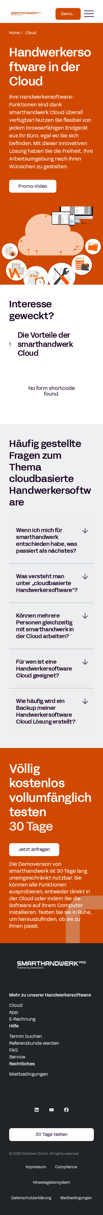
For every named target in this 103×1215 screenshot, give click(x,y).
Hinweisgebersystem (51, 1182)
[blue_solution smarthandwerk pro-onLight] (51, 965)
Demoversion (70, 14)
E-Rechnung (22, 1019)
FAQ (13, 1050)
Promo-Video (32, 186)
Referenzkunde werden (34, 1043)
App (13, 1012)
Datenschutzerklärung (31, 1198)
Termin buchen (25, 1036)
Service (17, 1057)
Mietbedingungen (28, 1074)
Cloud (16, 1005)
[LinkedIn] (36, 1110)
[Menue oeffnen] (89, 14)
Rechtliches (22, 1063)
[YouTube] (51, 1110)
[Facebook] (66, 1110)
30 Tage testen (51, 1134)
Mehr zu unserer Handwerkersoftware (50, 995)
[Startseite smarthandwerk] (26, 13)
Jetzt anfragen (34, 849)
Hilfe (14, 1026)
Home (14, 33)
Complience (66, 1167)
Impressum (36, 1167)
